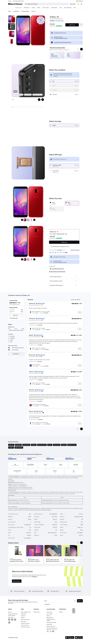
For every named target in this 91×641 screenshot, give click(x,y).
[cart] (81, 4)
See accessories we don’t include (57, 271)
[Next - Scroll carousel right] (81, 49)
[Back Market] (15, 4)
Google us (34, 576)
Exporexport (59, 249)
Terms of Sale (49, 614)
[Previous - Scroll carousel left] (78, 49)
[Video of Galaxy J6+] (11, 26)
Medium (61, 612)
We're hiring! (10, 617)
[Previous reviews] (78, 429)
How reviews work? (14, 318)
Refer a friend (36, 612)
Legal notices (49, 624)
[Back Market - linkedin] (12, 619)
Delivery (22, 617)
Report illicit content (51, 626)
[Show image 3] (31, 220)
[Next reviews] (81, 429)
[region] (66, 55)
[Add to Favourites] (81, 24)
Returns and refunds (25, 619)
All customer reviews (25, 627)
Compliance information (74, 249)
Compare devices (25, 625)
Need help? (73, 4)
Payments (23, 615)
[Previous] (22, 220)
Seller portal (23, 614)
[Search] (26, 4)
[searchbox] (47, 4)
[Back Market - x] (9, 622)
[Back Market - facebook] (15, 619)
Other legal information (51, 622)
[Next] (34, 220)
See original (40, 324)
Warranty (48, 615)
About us (10, 612)
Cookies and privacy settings (51, 620)
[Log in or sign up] (78, 4)
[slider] (9, 330)
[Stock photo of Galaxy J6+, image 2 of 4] (11, 33)
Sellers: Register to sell (25, 612)
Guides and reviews (25, 623)
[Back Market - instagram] (9, 619)
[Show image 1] (12, 99)
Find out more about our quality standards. (40, 510)
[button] (40, 20)
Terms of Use (49, 612)
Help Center (23, 621)
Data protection (50, 617)
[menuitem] (27, 7)
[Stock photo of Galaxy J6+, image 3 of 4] (11, 41)
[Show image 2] (13, 99)
